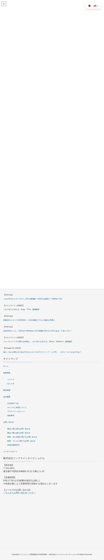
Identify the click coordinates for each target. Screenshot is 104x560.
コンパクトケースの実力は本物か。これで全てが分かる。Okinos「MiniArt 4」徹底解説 (37, 341)
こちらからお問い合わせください (19, 493)
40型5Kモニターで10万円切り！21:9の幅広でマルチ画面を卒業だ (29, 320)
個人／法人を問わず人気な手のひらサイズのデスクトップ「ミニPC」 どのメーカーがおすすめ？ (42, 352)
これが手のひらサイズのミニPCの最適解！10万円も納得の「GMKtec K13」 (33, 299)
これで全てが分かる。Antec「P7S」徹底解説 (21, 309)
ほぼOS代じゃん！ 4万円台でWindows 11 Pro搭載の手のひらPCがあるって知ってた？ (37, 331)
